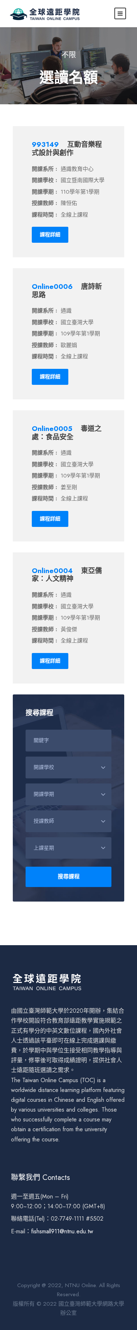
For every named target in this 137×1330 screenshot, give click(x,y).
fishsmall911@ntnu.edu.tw (62, 1231)
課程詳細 (50, 234)
